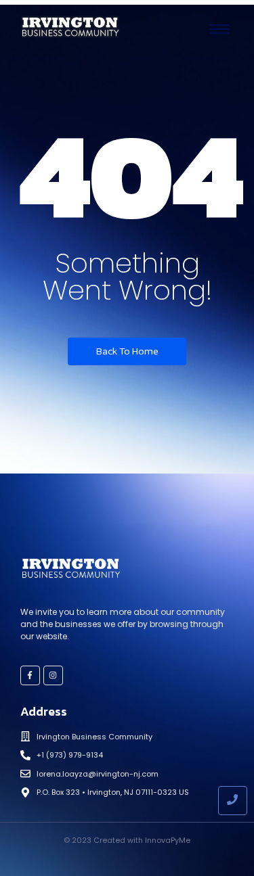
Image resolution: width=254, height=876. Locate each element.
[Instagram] (53, 675)
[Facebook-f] (30, 675)
